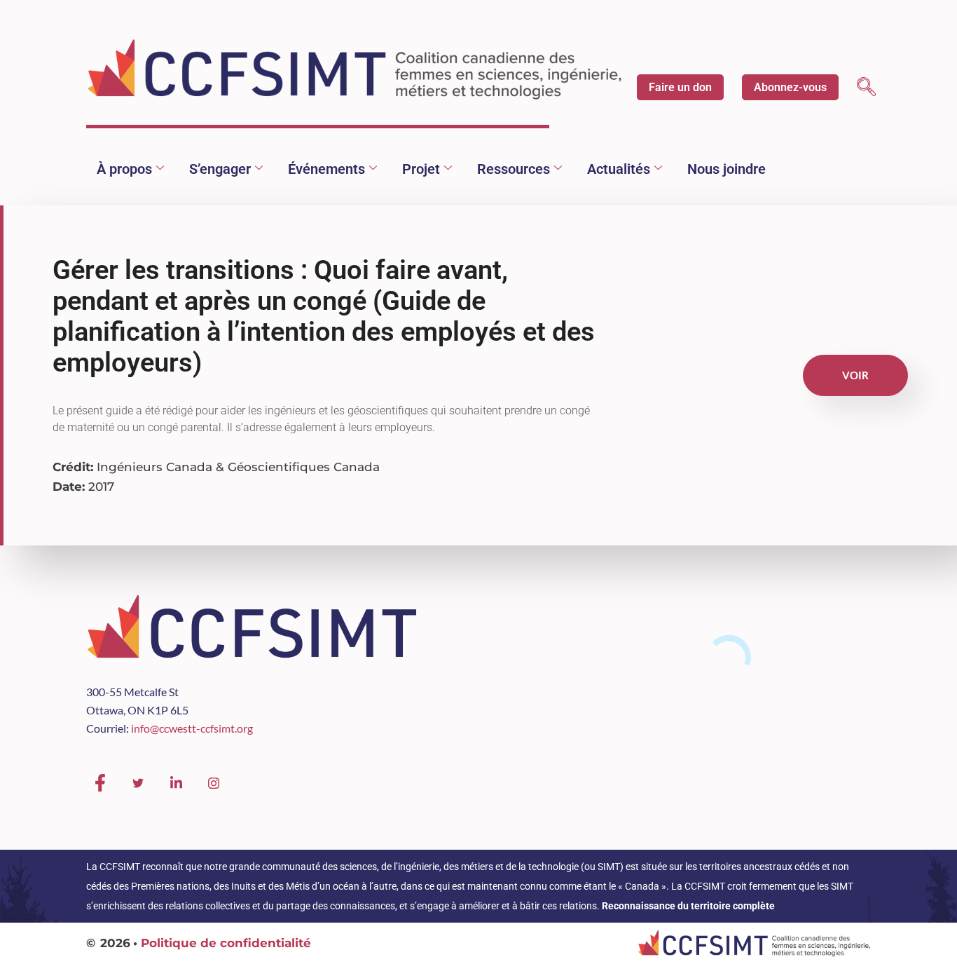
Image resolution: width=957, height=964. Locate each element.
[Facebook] (100, 783)
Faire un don (680, 87)
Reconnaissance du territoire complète (688, 905)
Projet (421, 169)
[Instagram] (214, 783)
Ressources (513, 169)
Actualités (618, 169)
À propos (124, 169)
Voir (855, 375)
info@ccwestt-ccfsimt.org (192, 728)
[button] (866, 88)
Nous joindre (726, 169)
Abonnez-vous (790, 87)
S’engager (220, 169)
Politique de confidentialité (226, 943)
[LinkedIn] (176, 783)
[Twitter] (138, 783)
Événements (326, 169)
